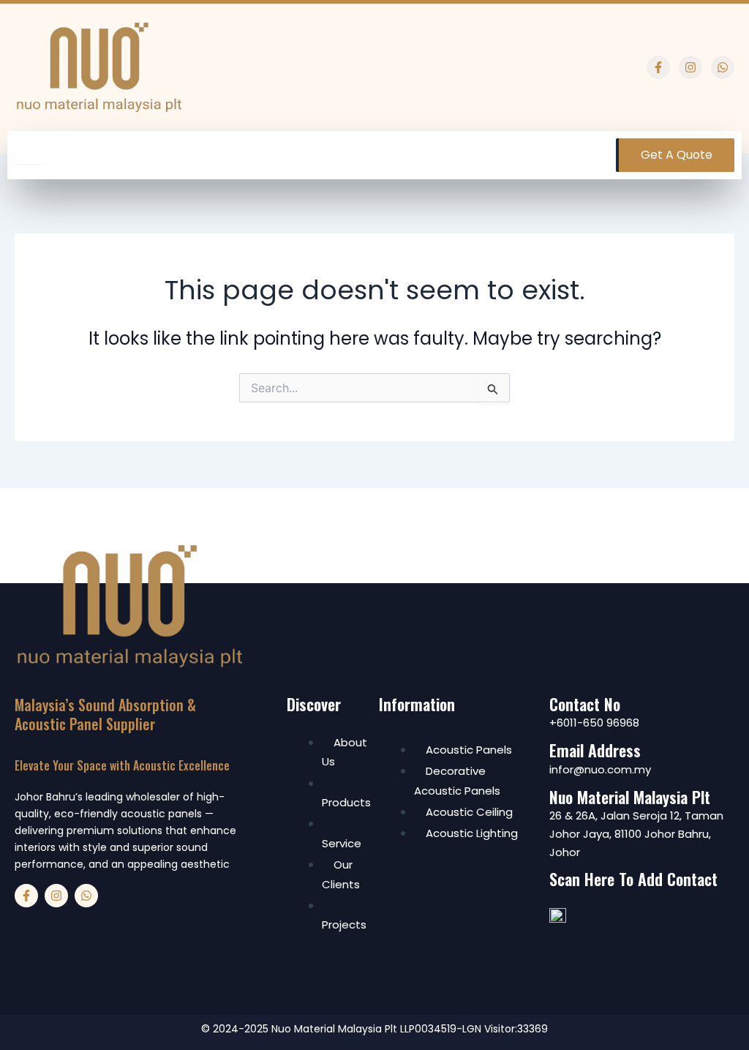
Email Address (595, 750)
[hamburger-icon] (31, 151)
